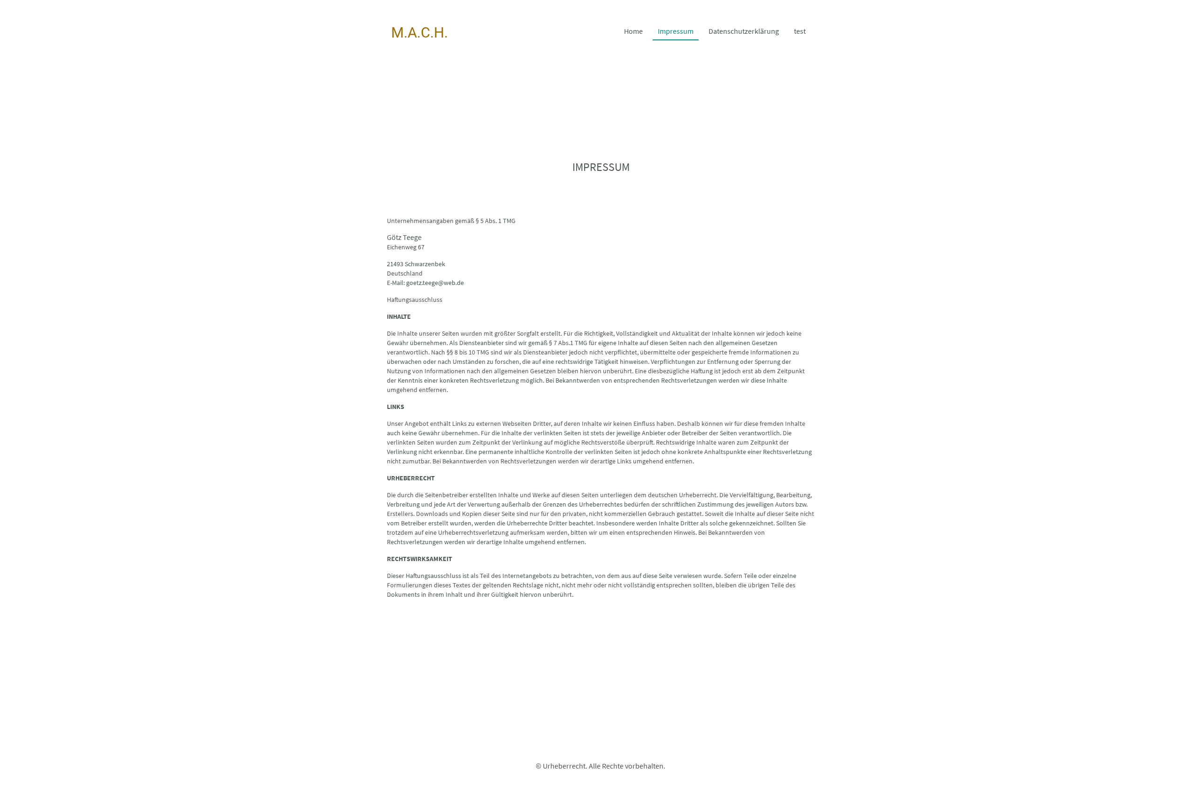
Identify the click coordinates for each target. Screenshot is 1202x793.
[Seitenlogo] (419, 50)
